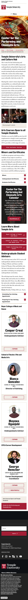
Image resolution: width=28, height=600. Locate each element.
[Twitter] (17, 556)
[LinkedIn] (10, 556)
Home (2, 50)
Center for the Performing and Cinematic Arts (11, 506)
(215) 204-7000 (5, 552)
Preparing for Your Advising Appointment (10, 300)
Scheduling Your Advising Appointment (9, 295)
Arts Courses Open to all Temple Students (11, 499)
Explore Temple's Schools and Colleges (7, 2)
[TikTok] (13, 556)
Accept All (4, 597)
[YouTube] (20, 556)
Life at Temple (9, 50)
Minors (4, 175)
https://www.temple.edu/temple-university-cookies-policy (9, 593)
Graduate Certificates (8, 182)
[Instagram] (6, 556)
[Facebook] (2, 556)
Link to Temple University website (10, 566)
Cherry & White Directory (8, 572)
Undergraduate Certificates (10, 179)
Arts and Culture (19, 50)
